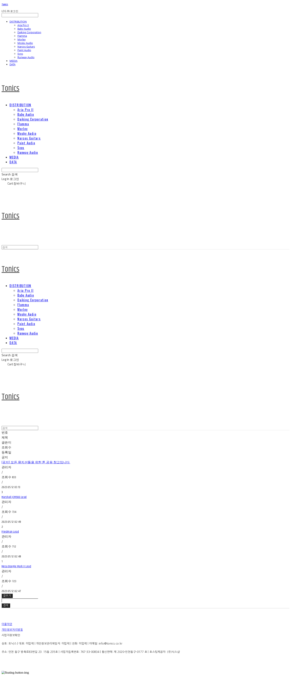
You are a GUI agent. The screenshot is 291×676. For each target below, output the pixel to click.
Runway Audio (25, 57)
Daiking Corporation (29, 32)
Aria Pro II (23, 25)
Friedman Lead (10, 531)
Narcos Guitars (26, 46)
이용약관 (7, 624)
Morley (21, 39)
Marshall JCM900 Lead (14, 497)
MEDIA (13, 61)
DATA (12, 64)
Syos (20, 53)
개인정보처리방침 (12, 629)
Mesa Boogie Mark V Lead (16, 566)
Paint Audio (24, 50)
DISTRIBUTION (18, 21)
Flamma (22, 36)
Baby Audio (24, 28)
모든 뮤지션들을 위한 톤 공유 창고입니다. (36, 462)
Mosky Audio (25, 43)
